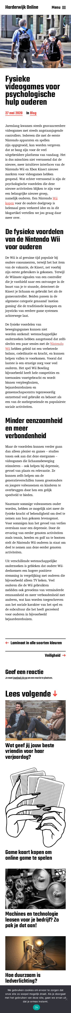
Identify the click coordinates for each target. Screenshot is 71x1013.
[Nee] (66, 999)
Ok (36, 1007)
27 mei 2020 (14, 113)
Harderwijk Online (21, 7)
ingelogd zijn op (20, 678)
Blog (33, 113)
